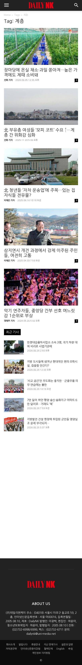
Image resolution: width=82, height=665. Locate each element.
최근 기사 (12, 332)
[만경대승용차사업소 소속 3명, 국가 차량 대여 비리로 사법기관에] (14, 347)
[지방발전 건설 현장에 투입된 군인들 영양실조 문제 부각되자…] (14, 424)
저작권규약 (11, 649)
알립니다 (23, 644)
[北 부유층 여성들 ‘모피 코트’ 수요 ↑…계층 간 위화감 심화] (41, 106)
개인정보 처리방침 (41, 653)
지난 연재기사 (51, 644)
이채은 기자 (9, 200)
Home (7, 15)
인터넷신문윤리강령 (30, 649)
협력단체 (48, 649)
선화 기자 (8, 80)
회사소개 (10, 644)
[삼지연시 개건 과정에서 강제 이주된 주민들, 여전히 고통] (41, 227)
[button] (6, 5)
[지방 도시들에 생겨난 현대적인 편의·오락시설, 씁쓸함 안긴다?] (14, 367)
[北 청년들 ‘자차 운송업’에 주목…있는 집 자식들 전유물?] (41, 166)
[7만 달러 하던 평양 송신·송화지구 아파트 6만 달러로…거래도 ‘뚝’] (14, 405)
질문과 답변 (67, 644)
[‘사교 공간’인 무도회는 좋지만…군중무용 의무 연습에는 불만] (14, 386)
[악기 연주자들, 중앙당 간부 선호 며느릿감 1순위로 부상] (41, 287)
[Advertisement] (41, 491)
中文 (70, 649)
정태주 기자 (9, 321)
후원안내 (35, 644)
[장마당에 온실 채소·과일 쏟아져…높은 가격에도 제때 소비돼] (41, 46)
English (60, 649)
